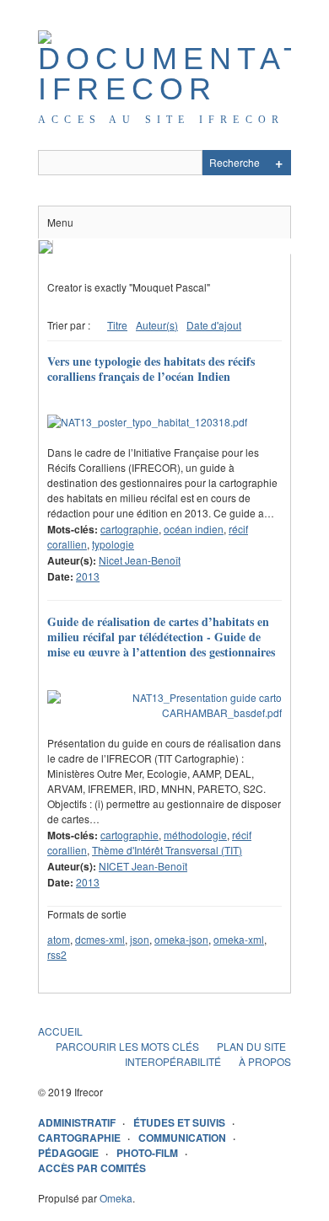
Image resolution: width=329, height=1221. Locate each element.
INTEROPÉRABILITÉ (173, 1061)
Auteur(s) (157, 325)
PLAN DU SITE (251, 1046)
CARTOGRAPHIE (79, 1137)
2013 (88, 576)
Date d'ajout (213, 325)
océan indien (194, 529)
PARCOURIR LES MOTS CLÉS (127, 1046)
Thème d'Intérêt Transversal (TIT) (167, 850)
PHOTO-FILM (147, 1152)
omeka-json (181, 939)
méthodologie (195, 834)
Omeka (116, 1198)
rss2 (57, 954)
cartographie (129, 529)
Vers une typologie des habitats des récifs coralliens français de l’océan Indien (151, 368)
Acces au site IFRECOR (161, 120)
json (139, 939)
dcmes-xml (100, 939)
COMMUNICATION (182, 1137)
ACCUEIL (60, 1031)
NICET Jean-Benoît (143, 866)
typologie (113, 544)
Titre (117, 325)
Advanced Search (278, 162)
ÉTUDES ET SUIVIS (179, 1122)
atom (58, 939)
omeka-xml (238, 939)
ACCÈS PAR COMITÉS (92, 1167)
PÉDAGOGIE (68, 1152)
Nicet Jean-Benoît (140, 560)
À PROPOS (265, 1061)
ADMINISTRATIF (77, 1122)
